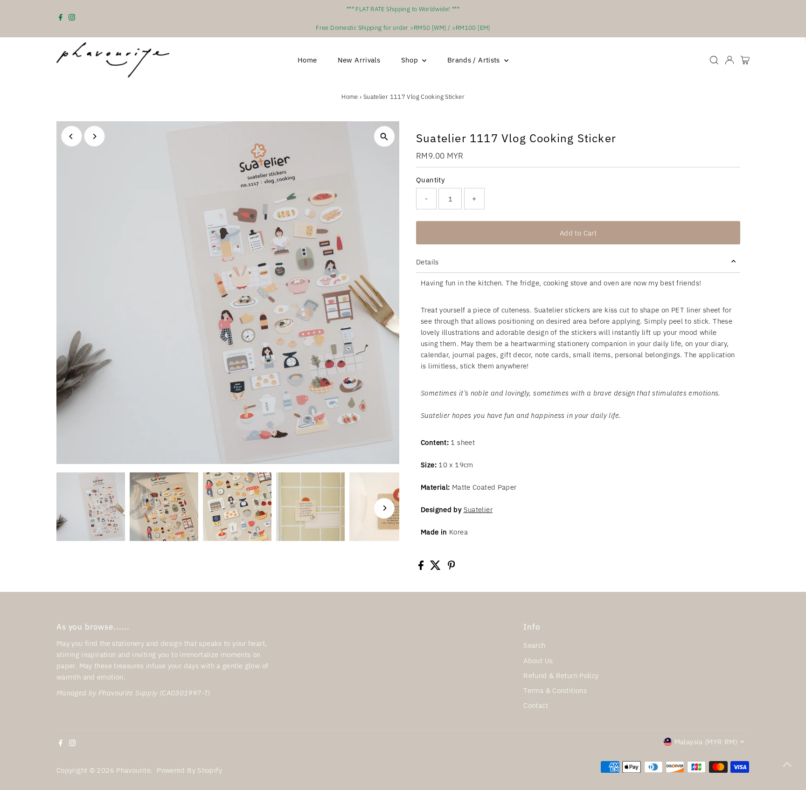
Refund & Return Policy (560, 675)
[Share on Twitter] (436, 567)
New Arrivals (359, 59)
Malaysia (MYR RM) (705, 741)
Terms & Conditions (555, 690)
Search (534, 645)
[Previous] (71, 136)
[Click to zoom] (384, 136)
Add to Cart (578, 233)
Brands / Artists (474, 59)
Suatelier (478, 509)
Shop (410, 59)
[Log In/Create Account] (729, 60)
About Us (538, 660)
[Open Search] (714, 60)
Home (307, 59)
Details (427, 261)
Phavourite (133, 770)
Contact (535, 705)
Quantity (430, 179)
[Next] (94, 136)
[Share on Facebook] (421, 567)
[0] (745, 60)
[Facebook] (60, 18)
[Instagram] (71, 18)
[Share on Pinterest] (451, 567)
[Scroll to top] (787, 764)
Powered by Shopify (189, 770)
